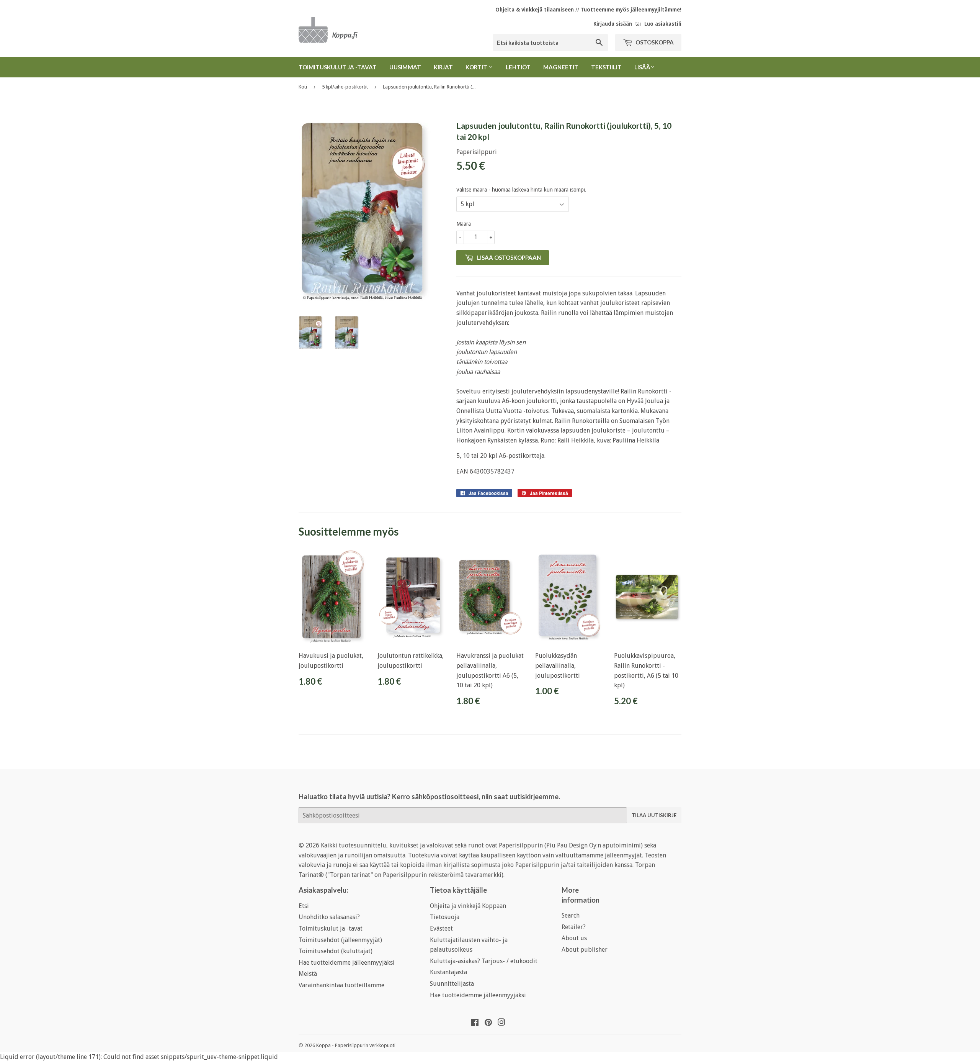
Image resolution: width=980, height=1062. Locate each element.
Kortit (477, 67)
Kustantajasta (448, 972)
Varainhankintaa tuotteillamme (341, 985)
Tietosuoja (444, 917)
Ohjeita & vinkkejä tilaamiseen (534, 10)
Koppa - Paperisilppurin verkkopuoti (355, 1045)
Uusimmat (405, 67)
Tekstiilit (606, 67)
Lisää (642, 67)
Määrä (463, 224)
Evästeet (441, 928)
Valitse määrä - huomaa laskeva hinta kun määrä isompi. (521, 190)
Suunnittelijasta (452, 983)
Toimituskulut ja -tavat (338, 67)
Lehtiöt (518, 67)
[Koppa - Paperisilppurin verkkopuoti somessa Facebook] (475, 1023)
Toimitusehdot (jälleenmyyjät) (340, 940)
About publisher (585, 949)
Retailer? (574, 927)
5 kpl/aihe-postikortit (345, 87)
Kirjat (443, 67)
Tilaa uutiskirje (654, 815)
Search (571, 915)
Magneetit (560, 67)
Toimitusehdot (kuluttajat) (335, 951)
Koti (303, 87)
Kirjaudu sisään (612, 24)
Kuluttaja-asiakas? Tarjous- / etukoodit (483, 961)
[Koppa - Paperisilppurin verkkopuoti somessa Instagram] (501, 1023)
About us (574, 938)
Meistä (308, 973)
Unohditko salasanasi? (329, 917)
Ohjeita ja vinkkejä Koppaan (468, 906)
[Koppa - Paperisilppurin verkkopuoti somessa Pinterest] (488, 1023)
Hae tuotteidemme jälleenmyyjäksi (347, 962)
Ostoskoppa (654, 42)
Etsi (304, 906)
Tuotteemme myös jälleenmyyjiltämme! (631, 10)
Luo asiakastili (662, 24)
